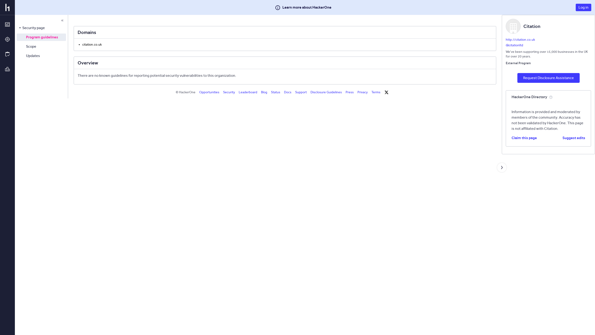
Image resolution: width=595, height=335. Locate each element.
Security (229, 92)
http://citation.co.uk (520, 40)
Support (301, 92)
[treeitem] (41, 28)
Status (275, 92)
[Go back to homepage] (7, 7)
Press (350, 92)
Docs (287, 92)
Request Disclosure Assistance (548, 78)
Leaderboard (248, 92)
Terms (375, 92)
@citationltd (514, 45)
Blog (264, 92)
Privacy (362, 92)
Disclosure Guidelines (326, 92)
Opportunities (209, 92)
